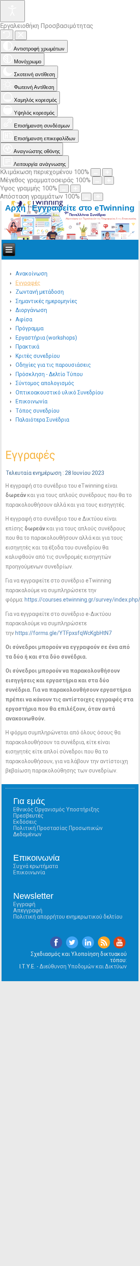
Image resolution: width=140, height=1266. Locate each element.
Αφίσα (24, 319)
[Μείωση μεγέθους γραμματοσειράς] (97, 180)
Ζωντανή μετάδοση (40, 292)
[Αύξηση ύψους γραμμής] (75, 189)
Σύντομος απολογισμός (45, 383)
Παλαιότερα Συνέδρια (42, 420)
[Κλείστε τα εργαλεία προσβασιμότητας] (21, 35)
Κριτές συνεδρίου (38, 356)
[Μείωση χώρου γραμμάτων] (86, 197)
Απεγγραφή (27, 910)
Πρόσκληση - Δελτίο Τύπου (49, 374)
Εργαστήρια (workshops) (46, 338)
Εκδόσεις (25, 822)
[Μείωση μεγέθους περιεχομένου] (96, 172)
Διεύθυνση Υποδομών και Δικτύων (83, 966)
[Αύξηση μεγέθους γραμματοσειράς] (109, 180)
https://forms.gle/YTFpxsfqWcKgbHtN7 (63, 633)
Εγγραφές (28, 283)
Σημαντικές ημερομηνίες (46, 301)
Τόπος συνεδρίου (38, 411)
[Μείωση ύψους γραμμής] (64, 189)
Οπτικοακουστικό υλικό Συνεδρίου (59, 392)
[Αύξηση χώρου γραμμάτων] (98, 197)
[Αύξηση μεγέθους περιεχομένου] (107, 172)
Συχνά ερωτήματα (35, 866)
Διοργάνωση (31, 310)
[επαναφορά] (6, 35)
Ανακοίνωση (31, 273)
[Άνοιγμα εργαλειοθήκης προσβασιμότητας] (12, 11)
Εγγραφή (24, 904)
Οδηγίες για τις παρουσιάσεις (53, 365)
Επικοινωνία (31, 401)
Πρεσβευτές (28, 816)
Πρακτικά (27, 347)
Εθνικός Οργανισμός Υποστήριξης (56, 809)
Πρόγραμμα (30, 328)
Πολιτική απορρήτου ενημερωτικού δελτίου (67, 917)
